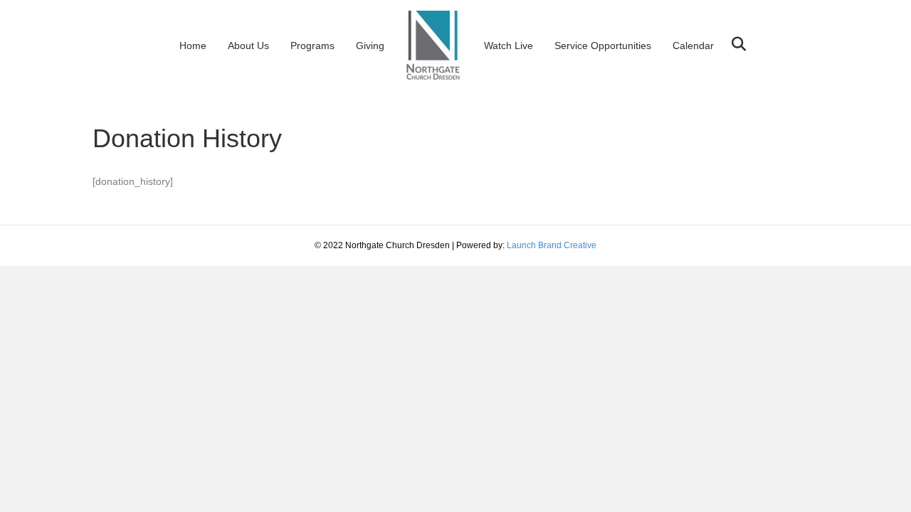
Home (192, 45)
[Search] (733, 44)
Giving (370, 45)
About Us (248, 45)
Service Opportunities (602, 45)
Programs (312, 45)
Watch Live (508, 45)
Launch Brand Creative (551, 245)
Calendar (693, 45)
